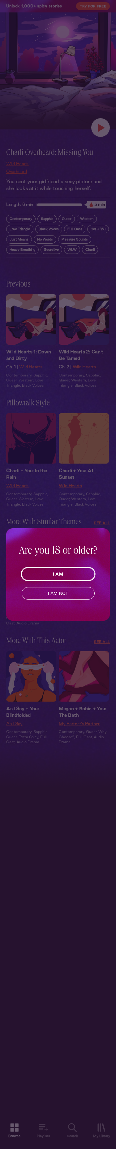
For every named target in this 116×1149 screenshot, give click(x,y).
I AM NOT (58, 593)
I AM (58, 574)
